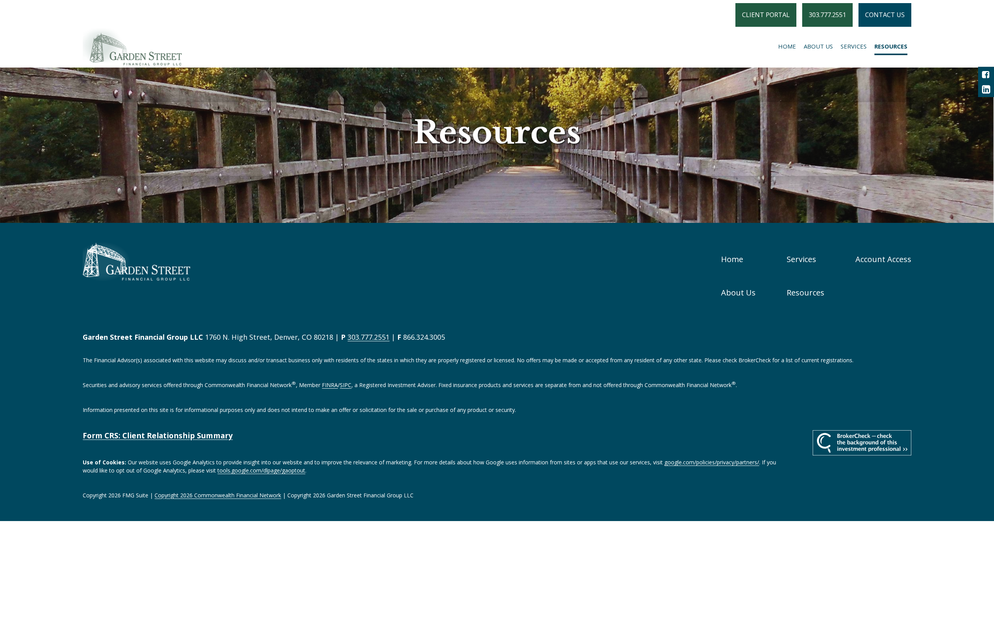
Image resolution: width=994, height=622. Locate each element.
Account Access (883, 259)
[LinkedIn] (986, 89)
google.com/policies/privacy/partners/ (711, 462)
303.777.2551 (827, 14)
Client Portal (766, 14)
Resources (805, 292)
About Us (738, 292)
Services (801, 259)
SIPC (345, 385)
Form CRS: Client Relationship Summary (158, 435)
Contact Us (885, 14)
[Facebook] (986, 74)
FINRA (330, 385)
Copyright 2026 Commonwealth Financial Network (218, 495)
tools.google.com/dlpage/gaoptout (261, 470)
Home (732, 259)
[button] (787, 46)
